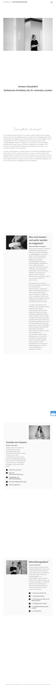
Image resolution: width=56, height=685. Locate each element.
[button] (16, 469)
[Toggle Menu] (51, 2)
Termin (53, 414)
